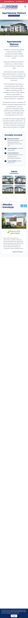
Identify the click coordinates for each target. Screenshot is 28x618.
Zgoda (14, 616)
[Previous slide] (2, 27)
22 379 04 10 (21, 1)
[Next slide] (26, 27)
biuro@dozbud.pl (10, 1)
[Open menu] (25, 6)
